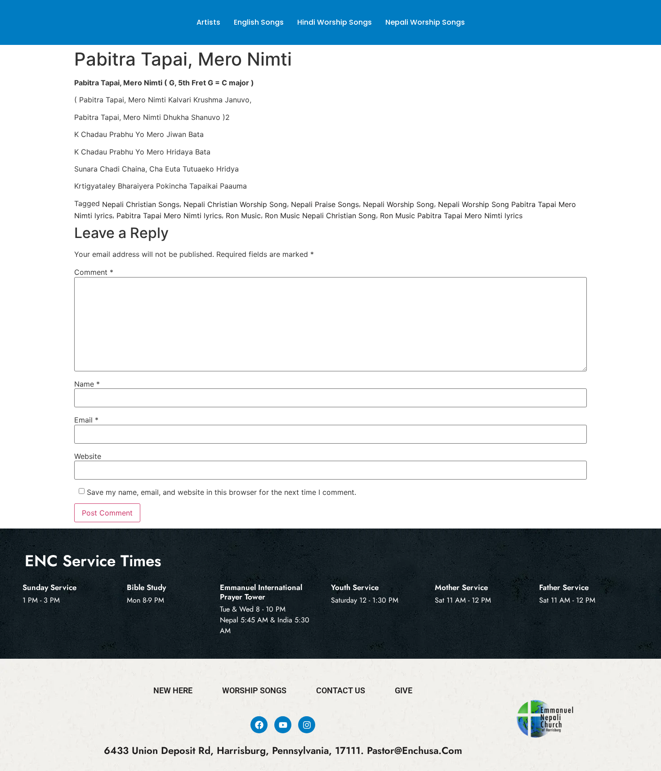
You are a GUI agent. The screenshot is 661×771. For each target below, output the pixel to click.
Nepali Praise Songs (325, 203)
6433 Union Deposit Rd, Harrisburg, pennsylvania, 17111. (234, 751)
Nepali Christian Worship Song (235, 203)
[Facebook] (259, 724)
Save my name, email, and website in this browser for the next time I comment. (221, 492)
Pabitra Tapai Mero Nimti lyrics (169, 215)
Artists (208, 22)
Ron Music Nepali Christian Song (320, 215)
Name (87, 384)
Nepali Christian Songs (140, 203)
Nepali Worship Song (398, 203)
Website (87, 456)
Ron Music (243, 215)
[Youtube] (282, 724)
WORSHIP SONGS (254, 690)
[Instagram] (306, 724)
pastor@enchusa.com (414, 751)
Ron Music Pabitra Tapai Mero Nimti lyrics (451, 215)
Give (403, 690)
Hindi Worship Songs (334, 22)
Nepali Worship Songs (425, 22)
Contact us (340, 690)
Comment (93, 272)
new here (172, 690)
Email (86, 419)
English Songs (259, 22)
